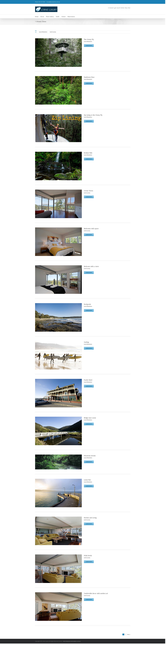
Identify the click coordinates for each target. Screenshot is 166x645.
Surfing (86, 342)
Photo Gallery (50, 16)
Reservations (71, 16)
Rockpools (87, 304)
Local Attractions (43, 32)
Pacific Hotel (88, 380)
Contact (63, 16)
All (35, 32)
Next (128, 634)
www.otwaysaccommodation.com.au (71, 641)
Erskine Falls (88, 153)
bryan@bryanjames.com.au (53, 2)
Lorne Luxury (53, 32)
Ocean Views (88, 191)
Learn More (89, 45)
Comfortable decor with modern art (96, 593)
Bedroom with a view (91, 266)
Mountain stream (90, 456)
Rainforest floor (89, 77)
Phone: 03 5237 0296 (40, 2)
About (42, 16)
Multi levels (88, 556)
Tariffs (57, 16)
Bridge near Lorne (90, 418)
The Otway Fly (89, 39)
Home (36, 16)
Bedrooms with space (91, 229)
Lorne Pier (87, 480)
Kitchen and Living (90, 518)
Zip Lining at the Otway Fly (93, 115)
